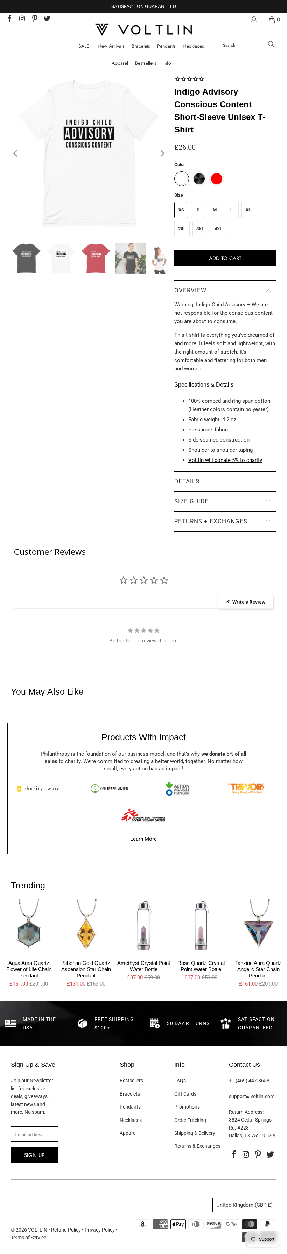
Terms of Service (28, 1237)
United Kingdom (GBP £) (244, 1205)
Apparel (128, 1133)
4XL (218, 228)
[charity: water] (41, 788)
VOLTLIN (37, 1230)
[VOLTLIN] (143, 30)
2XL (182, 228)
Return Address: (246, 1112)
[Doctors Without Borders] (143, 814)
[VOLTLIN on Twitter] (47, 19)
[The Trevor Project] (246, 788)
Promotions (187, 1107)
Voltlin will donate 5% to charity (225, 460)
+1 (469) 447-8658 (249, 1080)
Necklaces (131, 1120)
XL (248, 209)
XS (181, 209)
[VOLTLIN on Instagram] (22, 19)
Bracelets (130, 1094)
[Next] (162, 153)
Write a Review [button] (249, 602)
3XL (200, 228)
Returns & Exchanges (197, 1146)
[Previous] (16, 153)
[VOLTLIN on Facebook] (9, 19)
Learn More (143, 839)
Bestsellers (131, 1080)
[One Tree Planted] (109, 788)
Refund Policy (66, 1230)
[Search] (271, 45)
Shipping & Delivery (194, 1133)
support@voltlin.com (251, 1096)
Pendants (130, 1107)
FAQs (180, 1080)
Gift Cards (185, 1094)
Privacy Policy (100, 1230)
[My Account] (253, 19)
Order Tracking (190, 1120)
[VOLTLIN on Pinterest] (34, 19)
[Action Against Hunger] (177, 788)
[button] (167, 63)
